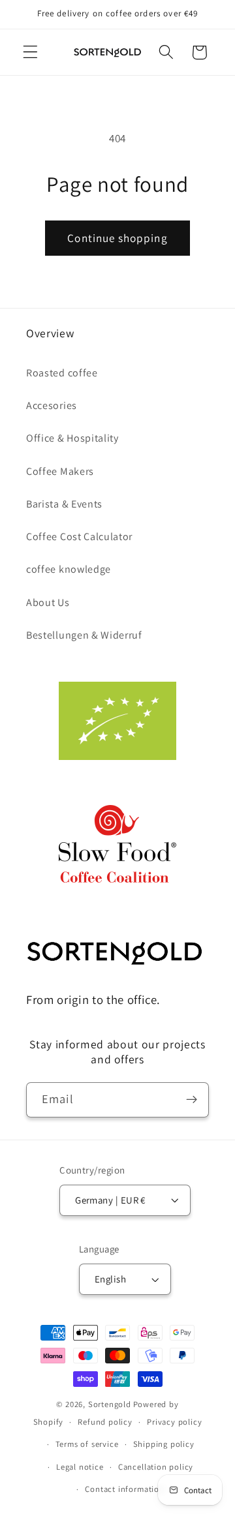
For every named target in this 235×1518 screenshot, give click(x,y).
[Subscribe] (191, 1099)
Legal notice (80, 1466)
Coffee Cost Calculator (79, 536)
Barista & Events (64, 504)
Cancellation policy (155, 1466)
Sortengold (109, 1404)
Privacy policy (174, 1421)
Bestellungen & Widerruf (84, 635)
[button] (30, 52)
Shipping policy (164, 1444)
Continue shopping (117, 237)
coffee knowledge (68, 569)
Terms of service (87, 1444)
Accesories (51, 405)
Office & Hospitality (72, 438)
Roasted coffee (62, 373)
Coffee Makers (60, 471)
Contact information (124, 1489)
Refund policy (105, 1421)
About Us (48, 602)
